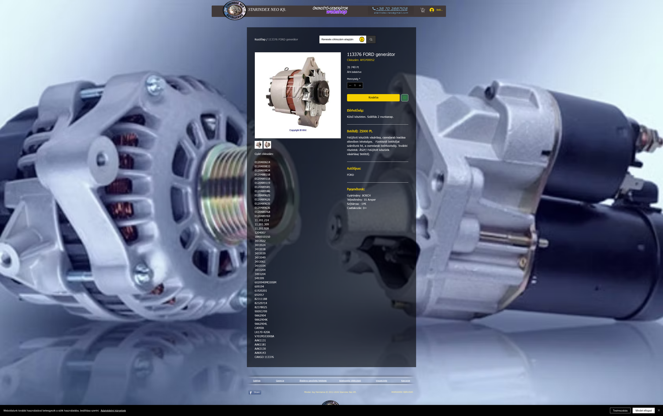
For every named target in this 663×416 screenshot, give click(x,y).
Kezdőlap (260, 39)
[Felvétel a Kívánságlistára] (404, 97)
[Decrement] (350, 85)
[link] (423, 10)
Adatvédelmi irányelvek (113, 410)
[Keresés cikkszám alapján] (371, 39)
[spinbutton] (355, 85)
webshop (336, 11)
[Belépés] (430, 10)
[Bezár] (659, 410)
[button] (361, 39)
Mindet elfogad (644, 410)
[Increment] (360, 85)
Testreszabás (620, 410)
